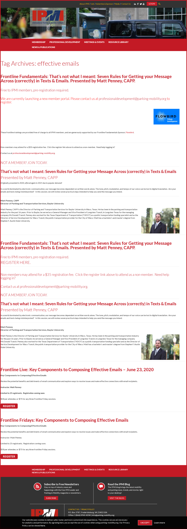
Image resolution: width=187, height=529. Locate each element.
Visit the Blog (117, 498)
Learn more (159, 522)
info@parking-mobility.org (103, 515)
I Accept (145, 522)
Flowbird (130, 132)
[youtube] (144, 4)
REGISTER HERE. (16, 262)
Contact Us (126, 4)
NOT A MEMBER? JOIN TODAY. (24, 163)
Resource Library (118, 42)
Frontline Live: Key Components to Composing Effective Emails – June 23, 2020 (77, 369)
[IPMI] (48, 17)
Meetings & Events (94, 42)
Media (117, 4)
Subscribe (51, 498)
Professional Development (64, 42)
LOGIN (152, 3)
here (43, 525)
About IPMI (84, 4)
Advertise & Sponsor (104, 4)
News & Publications (43, 47)
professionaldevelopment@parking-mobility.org (132, 99)
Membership (38, 42)
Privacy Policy (87, 509)
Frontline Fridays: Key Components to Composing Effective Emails (64, 420)
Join (92, 4)
